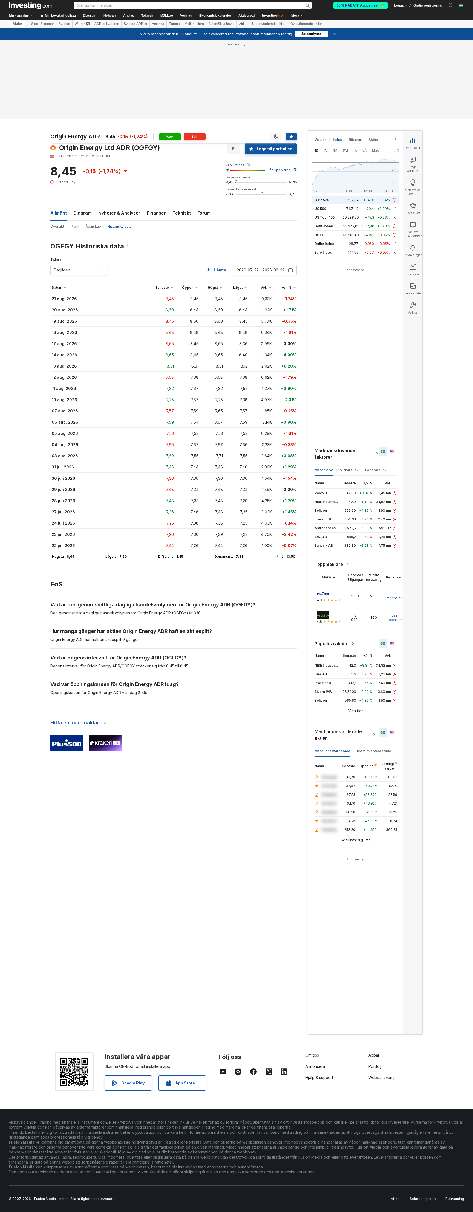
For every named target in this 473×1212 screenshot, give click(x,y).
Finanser (156, 213)
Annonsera (315, 1066)
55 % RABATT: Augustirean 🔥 (360, 5)
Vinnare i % (349, 470)
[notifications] (451, 5)
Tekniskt (181, 213)
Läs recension (395, 596)
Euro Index (323, 252)
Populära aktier (331, 643)
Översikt (57, 226)
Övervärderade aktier (306, 24)
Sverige (64, 24)
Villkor (396, 1199)
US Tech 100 (325, 217)
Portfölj (374, 1066)
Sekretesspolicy (423, 1199)
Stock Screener (42, 24)
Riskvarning (454, 1199)
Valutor (320, 140)
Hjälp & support (319, 1077)
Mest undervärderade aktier (338, 735)
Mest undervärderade (332, 751)
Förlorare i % (375, 470)
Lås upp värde (279, 170)
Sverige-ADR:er (135, 24)
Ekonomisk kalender (215, 16)
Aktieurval (246, 16)
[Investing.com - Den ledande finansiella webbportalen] (30, 5)
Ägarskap (93, 226)
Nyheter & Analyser (119, 213)
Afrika (243, 24)
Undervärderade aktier (269, 24)
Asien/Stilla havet (221, 24)
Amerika (158, 24)
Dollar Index (324, 244)
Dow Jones (324, 226)
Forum (204, 213)
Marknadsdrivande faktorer (335, 454)
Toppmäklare (329, 564)
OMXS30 (322, 200)
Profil (75, 226)
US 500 (320, 209)
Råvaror (355, 140)
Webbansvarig (381, 1077)
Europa (174, 24)
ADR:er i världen (106, 24)
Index (337, 140)
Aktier (17, 24)
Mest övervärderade (374, 751)
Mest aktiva (324, 470)
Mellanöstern (194, 24)
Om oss (312, 1055)
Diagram (82, 213)
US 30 (319, 235)
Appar (373, 1055)
